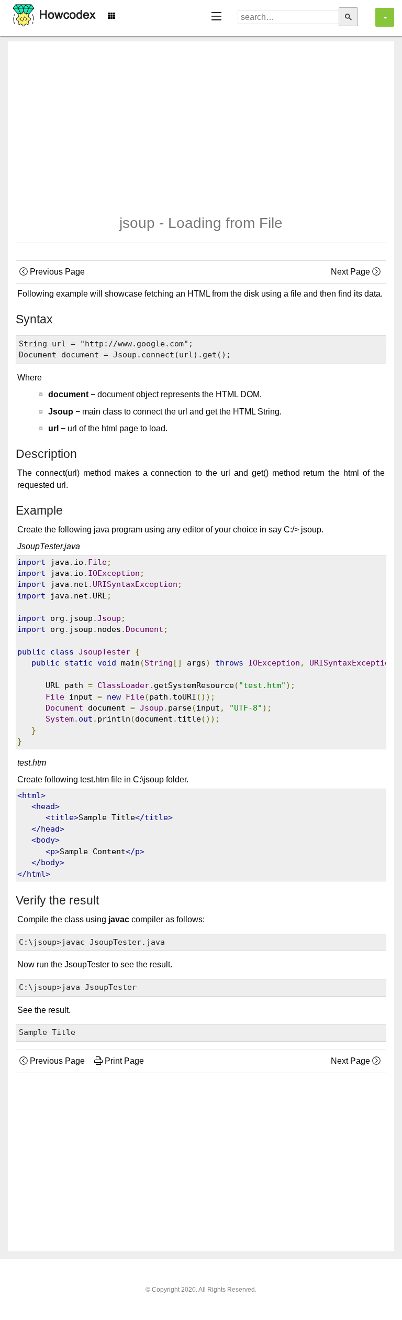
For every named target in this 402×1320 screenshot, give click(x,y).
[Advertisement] (201, 120)
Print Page (123, 1060)
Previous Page (56, 271)
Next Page (351, 271)
